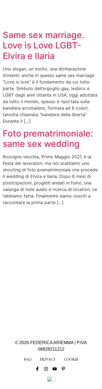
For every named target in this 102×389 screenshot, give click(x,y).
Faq (28, 359)
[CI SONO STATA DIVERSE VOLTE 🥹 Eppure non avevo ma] (70, 236)
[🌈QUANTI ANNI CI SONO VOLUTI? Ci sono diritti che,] (31, 259)
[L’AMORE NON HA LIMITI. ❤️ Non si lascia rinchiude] (31, 306)
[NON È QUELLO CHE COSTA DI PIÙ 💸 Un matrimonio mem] (31, 282)
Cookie (71, 359)
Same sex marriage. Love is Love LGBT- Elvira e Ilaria (43, 45)
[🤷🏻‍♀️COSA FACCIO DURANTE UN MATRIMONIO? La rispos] (70, 282)
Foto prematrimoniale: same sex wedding (48, 138)
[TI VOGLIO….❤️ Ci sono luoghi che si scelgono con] (70, 306)
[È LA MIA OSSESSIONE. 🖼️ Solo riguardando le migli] (70, 259)
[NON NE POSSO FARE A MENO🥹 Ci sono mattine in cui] (31, 236)
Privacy (48, 359)
